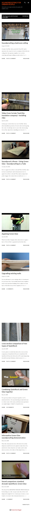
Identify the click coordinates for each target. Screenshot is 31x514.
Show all (25, 16)
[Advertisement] (15, 76)
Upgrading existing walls (11, 273)
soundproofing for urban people (11, 3)
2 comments (9, 289)
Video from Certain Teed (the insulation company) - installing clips (14, 115)
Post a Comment (11, 58)
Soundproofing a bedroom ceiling (15, 43)
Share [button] (3, 58)
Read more (26, 58)
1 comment (9, 499)
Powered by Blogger (16, 510)
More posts (26, 504)
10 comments (10, 407)
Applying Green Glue (10, 234)
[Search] (25, 2)
